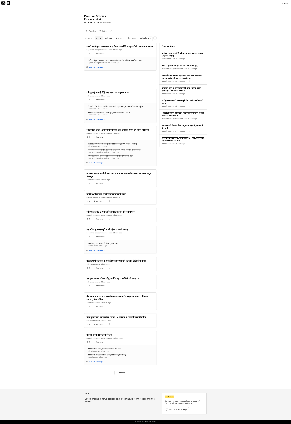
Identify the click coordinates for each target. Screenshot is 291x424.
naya (154, 422)
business (132, 38)
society (88, 38)
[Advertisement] (120, 79)
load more (120, 373)
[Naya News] (8, 3)
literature (120, 38)
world (98, 38)
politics (108, 38)
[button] (285, 3)
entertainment (146, 38)
